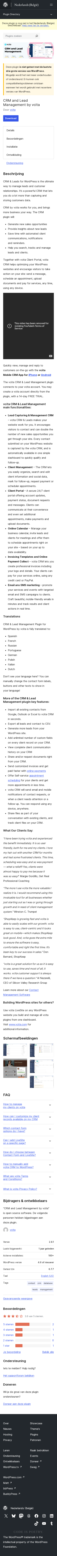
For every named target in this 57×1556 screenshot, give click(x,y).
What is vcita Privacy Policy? (20, 1189)
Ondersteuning (14, 163)
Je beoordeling (12, 1352)
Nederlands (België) (22, 1508)
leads (35, 1289)
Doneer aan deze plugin (17, 1403)
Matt (7, 1482)
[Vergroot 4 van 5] (49, 1063)
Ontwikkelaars (11, 1461)
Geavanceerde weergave (17, 1298)
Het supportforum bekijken (18, 1375)
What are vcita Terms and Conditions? (15, 1178)
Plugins (34, 1434)
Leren (6, 1450)
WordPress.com (14, 1477)
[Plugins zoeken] (37, 36)
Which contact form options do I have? (14, 1130)
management (46, 1289)
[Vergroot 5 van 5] (49, 1079)
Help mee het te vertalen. (35, 25)
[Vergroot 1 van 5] (23, 1047)
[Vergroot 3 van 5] (49, 1047)
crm (39, 1283)
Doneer (36, 1461)
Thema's (35, 1428)
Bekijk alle (48, 1352)
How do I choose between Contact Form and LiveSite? (19, 1154)
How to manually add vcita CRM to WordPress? (18, 1166)
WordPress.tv (12, 1467)
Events (34, 1455)
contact (31, 1283)
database (48, 1283)
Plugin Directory (11, 14)
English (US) (47, 1275)
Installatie (12, 146)
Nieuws (7, 1428)
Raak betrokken (39, 1450)
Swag (35, 1467)
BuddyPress (11, 1493)
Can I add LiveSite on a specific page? (14, 1142)
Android (46, 374)
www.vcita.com (18, 1024)
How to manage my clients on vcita (14, 1106)
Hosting (7, 1434)
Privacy (7, 1440)
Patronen (35, 1440)
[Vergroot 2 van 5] (23, 1062)
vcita (13, 109)
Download (10, 118)
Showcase (36, 1423)
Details (10, 130)
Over (6, 1423)
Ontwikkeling (13, 154)
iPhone (32, 374)
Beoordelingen (14, 138)
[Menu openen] (52, 4)
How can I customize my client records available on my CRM (21, 1118)
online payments (36, 770)
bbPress (9, 1488)
